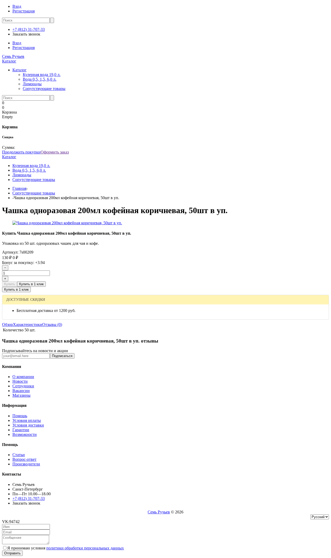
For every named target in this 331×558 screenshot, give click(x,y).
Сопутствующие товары (44, 88)
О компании (23, 376)
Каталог (9, 61)
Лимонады (32, 84)
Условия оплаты (26, 420)
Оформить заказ (55, 152)
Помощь (19, 416)
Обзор (7, 324)
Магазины (21, 395)
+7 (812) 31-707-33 (28, 29)
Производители (26, 464)
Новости (20, 381)
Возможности (24, 434)
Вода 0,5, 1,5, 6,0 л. (39, 79)
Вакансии (21, 390)
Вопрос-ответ (24, 459)
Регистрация (23, 11)
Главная (19, 188)
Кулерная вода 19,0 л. (42, 74)
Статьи (18, 454)
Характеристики (27, 324)
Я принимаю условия (65, 548)
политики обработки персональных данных (85, 548)
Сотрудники (23, 386)
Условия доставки (28, 425)
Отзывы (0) (52, 324)
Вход (16, 6)
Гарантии (20, 430)
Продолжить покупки (21, 152)
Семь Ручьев (13, 56)
